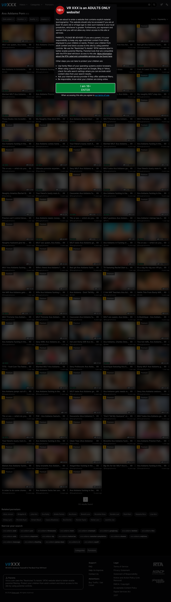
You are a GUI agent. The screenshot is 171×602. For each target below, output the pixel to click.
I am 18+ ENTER (85, 88)
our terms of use (102, 95)
